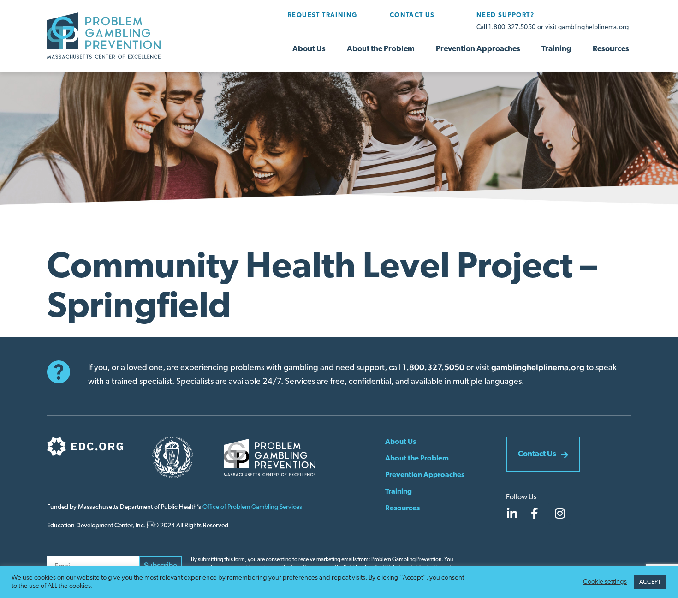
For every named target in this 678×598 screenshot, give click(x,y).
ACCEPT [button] (650, 582)
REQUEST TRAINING (322, 15)
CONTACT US (412, 15)
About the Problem (381, 49)
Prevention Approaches (478, 49)
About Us (309, 49)
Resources (611, 49)
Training (556, 49)
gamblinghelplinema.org (593, 27)
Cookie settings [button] (605, 582)
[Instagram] (559, 513)
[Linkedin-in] (511, 513)
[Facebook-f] (534, 513)
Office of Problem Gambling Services (252, 507)
